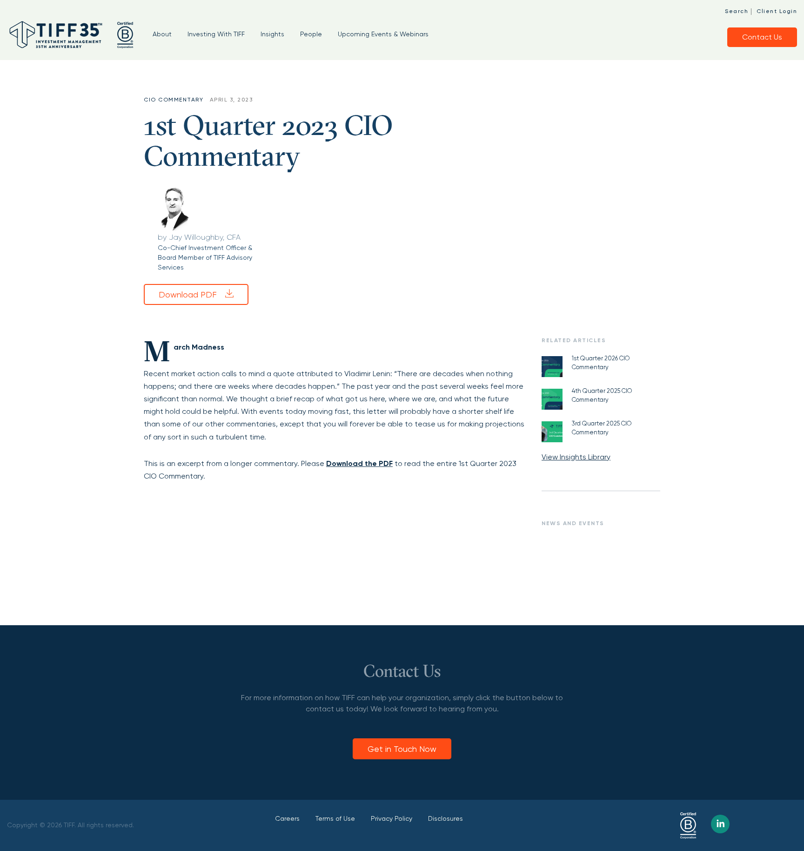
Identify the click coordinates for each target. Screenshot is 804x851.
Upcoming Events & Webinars (383, 34)
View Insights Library (576, 457)
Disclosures (445, 818)
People (311, 34)
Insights (272, 34)
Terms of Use (335, 818)
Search (736, 11)
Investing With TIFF (216, 34)
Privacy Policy (391, 818)
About (162, 34)
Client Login (777, 11)
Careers (287, 818)
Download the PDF (359, 463)
